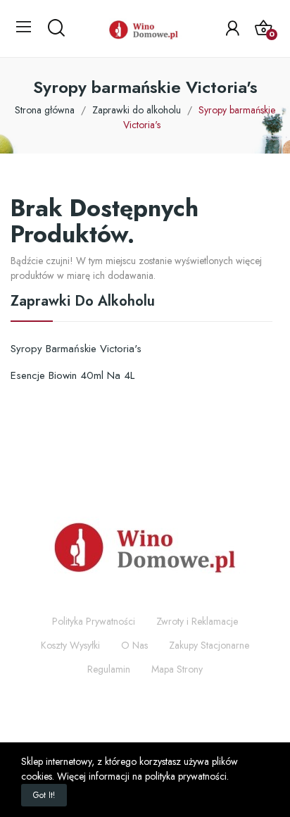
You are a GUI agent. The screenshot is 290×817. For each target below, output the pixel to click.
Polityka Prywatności (93, 621)
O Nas (134, 645)
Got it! (44, 795)
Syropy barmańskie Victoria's (76, 348)
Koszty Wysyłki (70, 645)
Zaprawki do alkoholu (83, 302)
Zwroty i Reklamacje (197, 621)
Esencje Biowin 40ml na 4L (72, 375)
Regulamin (108, 669)
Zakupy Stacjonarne (209, 645)
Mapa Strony (177, 669)
